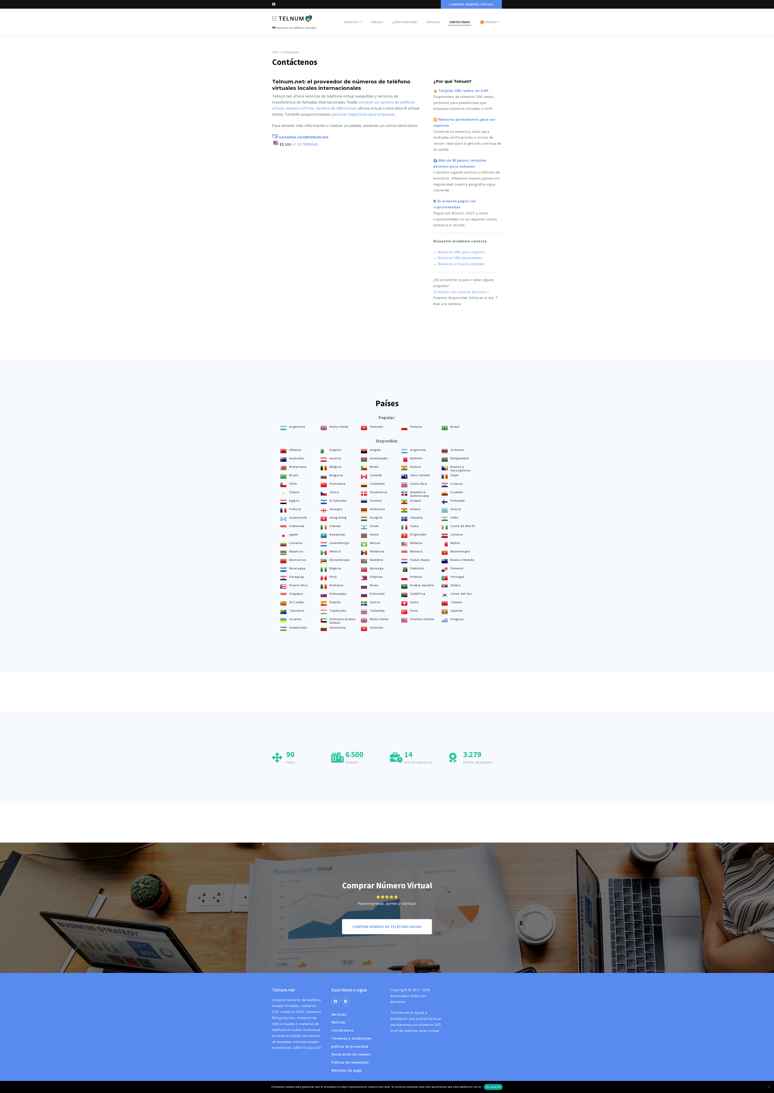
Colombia (377, 484)
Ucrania (295, 619)
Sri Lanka (296, 602)
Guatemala (298, 517)
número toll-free (299, 108)
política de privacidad (349, 1046)
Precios (377, 22)
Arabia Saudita (422, 585)
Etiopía (415, 500)
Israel (374, 526)
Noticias (433, 22)
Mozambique (340, 560)
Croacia (456, 484)
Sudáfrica (417, 594)
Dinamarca (378, 492)
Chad (454, 475)
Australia (296, 458)
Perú (333, 577)
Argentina (297, 427)
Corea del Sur (461, 594)
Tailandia (377, 610)
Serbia (455, 585)
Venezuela (338, 627)
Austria (335, 458)
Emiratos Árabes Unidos (343, 621)
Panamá (456, 568)
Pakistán (417, 568)
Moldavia (377, 551)
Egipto (294, 500)
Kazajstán (337, 534)
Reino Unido (339, 427)
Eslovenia (377, 594)
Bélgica (335, 467)
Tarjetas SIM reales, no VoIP (464, 90)
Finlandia (457, 500)
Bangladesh (459, 458)
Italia (414, 526)
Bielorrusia (298, 467)
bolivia (415, 467)
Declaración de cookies (351, 1054)
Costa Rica (418, 484)
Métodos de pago (346, 1070)
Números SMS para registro (461, 252)
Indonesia (297, 526)
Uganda (456, 610)
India (454, 517)
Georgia (336, 509)
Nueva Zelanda (462, 560)
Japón (293, 534)
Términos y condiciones (351, 1038)
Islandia (416, 517)
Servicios (350, 22)
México (335, 551)
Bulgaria (336, 475)
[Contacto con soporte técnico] (459, 292)
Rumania (336, 585)
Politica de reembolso (350, 1062)
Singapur (296, 594)
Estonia (376, 500)
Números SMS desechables (460, 258)
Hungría (376, 517)
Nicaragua (297, 568)
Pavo (414, 610)
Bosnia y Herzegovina (460, 468)
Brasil (455, 427)
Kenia (374, 534)
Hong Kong (338, 517)
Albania (295, 450)
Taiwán (456, 602)
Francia (295, 509)
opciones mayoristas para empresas (363, 114)
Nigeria (335, 568)
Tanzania (296, 610)
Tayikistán (338, 610)
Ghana (415, 509)
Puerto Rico (298, 585)
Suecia (375, 602)
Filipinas (376, 577)
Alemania (377, 509)
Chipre (294, 492)
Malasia (416, 543)
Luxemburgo (339, 543)
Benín (374, 467)
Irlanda (335, 526)
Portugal (457, 577)
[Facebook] (335, 1001)
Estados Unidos (422, 619)
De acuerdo (493, 1086)
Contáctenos (459, 22)
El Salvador (338, 500)
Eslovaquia (338, 594)
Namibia (376, 560)
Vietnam (376, 427)
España (335, 602)
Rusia (374, 585)
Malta (455, 543)
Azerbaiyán (379, 458)
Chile (293, 484)
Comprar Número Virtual (471, 4)
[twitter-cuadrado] (345, 1001)
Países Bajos (420, 560)
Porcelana (337, 484)
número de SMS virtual (336, 108)
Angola (375, 450)
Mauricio (296, 551)
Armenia (457, 450)
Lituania (295, 543)
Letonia (456, 534)
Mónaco (416, 551)
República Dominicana (419, 494)
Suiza (414, 602)
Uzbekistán (298, 627)
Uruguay (457, 619)
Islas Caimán (420, 475)
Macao (375, 543)
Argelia (335, 450)
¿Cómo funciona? (405, 22)
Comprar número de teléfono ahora (387, 926)
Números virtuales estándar (461, 264)
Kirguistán (418, 534)
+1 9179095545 (305, 144)
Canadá (376, 475)
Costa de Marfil (462, 526)
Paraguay (296, 577)
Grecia (455, 509)
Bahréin (416, 458)
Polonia (416, 427)
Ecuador (456, 492)
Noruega (377, 568)
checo (334, 492)
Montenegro (460, 551)
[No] (769, 1087)
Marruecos (297, 560)
